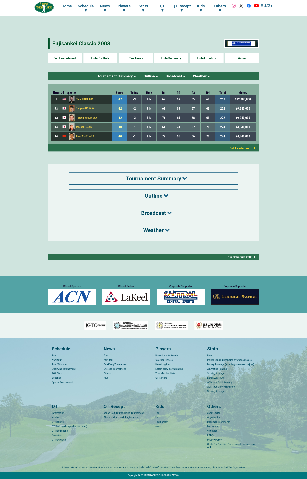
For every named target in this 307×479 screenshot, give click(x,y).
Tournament (161, 421)
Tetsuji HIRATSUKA (86, 117)
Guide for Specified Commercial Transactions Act (231, 446)
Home (66, 6)
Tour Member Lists (165, 373)
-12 (120, 108)
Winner (242, 58)
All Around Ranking (217, 368)
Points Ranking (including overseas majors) (229, 359)
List (157, 417)
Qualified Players (164, 359)
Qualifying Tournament (63, 368)
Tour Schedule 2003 (239, 257)
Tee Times (136, 58)
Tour (54, 355)
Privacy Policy (214, 439)
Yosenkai (56, 377)
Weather (200, 76)
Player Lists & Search (166, 355)
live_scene (212, 426)
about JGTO (213, 412)
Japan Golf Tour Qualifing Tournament (124, 412)
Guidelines (57, 435)
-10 (120, 127)
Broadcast (174, 76)
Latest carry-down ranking (169, 368)
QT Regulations (60, 430)
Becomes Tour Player (218, 421)
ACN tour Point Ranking (219, 382)
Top (157, 412)
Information (58, 412)
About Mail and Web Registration (121, 417)
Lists (209, 355)
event (158, 426)
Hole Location (206, 58)
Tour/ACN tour (59, 364)
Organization (213, 417)
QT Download (59, 439)
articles (55, 417)
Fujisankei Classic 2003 (81, 43)
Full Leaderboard (65, 58)
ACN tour (57, 359)
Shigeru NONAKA (85, 108)
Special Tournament (62, 382)
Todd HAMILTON (85, 99)
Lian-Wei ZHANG (85, 136)
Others (107, 373)
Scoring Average (215, 373)
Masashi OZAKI (84, 126)
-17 (120, 99)
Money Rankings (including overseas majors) (230, 364)
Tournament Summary (115, 76)
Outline (149, 76)
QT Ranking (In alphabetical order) (69, 426)
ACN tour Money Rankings (221, 386)
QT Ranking (161, 377)
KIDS (106, 377)
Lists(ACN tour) (215, 377)
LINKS (210, 435)
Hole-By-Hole (100, 58)
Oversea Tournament (115, 368)
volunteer (212, 430)
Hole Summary (171, 58)
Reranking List (162, 364)
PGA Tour (57, 373)
